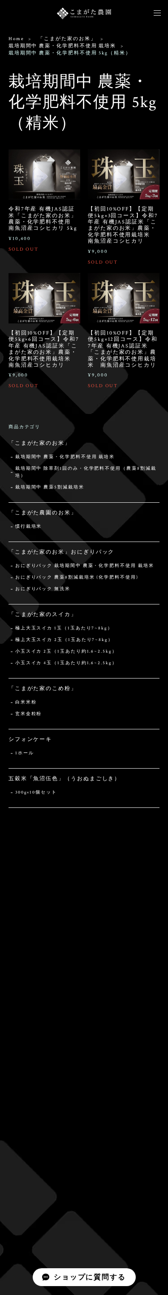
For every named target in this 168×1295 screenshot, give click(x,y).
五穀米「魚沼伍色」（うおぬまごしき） (65, 778)
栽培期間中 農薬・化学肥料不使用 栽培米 (62, 46)
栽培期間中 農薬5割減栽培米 (49, 487)
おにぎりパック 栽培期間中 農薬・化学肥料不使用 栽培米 (84, 566)
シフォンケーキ (30, 739)
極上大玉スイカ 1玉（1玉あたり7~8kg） (64, 628)
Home (16, 39)
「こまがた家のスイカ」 (43, 614)
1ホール (24, 753)
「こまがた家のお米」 (67, 39)
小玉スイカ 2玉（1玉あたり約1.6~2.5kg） (66, 651)
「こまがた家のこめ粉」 (43, 688)
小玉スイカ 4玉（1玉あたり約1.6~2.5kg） (66, 663)
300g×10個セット (36, 792)
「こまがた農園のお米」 (43, 512)
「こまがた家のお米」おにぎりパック (62, 552)
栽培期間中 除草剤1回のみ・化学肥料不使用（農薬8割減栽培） (85, 472)
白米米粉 (26, 702)
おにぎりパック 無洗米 (42, 589)
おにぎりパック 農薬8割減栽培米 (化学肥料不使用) (76, 577)
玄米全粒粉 (28, 714)
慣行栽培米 (28, 527)
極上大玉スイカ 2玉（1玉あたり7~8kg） (64, 640)
